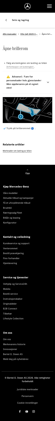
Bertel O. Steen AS (13, 354)
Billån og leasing (11, 217)
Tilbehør (7, 313)
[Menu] (49, 6)
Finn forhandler (11, 258)
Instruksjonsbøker (12, 298)
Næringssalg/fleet (12, 212)
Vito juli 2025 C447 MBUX (29, 34)
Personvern (28, 396)
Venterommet (10, 248)
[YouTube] (27, 411)
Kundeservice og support (16, 243)
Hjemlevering (10, 263)
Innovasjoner (10, 349)
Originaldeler (10, 303)
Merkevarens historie (14, 344)
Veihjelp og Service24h (15, 283)
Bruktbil (7, 207)
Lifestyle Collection (13, 318)
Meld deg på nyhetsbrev (15, 359)
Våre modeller (10, 193)
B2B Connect (10, 308)
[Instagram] (33, 411)
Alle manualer (10, 34)
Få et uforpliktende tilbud (16, 202)
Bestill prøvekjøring (13, 253)
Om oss (7, 339)
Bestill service (10, 293)
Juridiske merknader (27, 389)
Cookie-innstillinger (27, 402)
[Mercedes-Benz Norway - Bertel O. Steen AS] (27, 6)
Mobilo (6, 289)
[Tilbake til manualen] (7, 20)
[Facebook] (20, 411)
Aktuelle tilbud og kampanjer (18, 198)
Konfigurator (9, 222)
